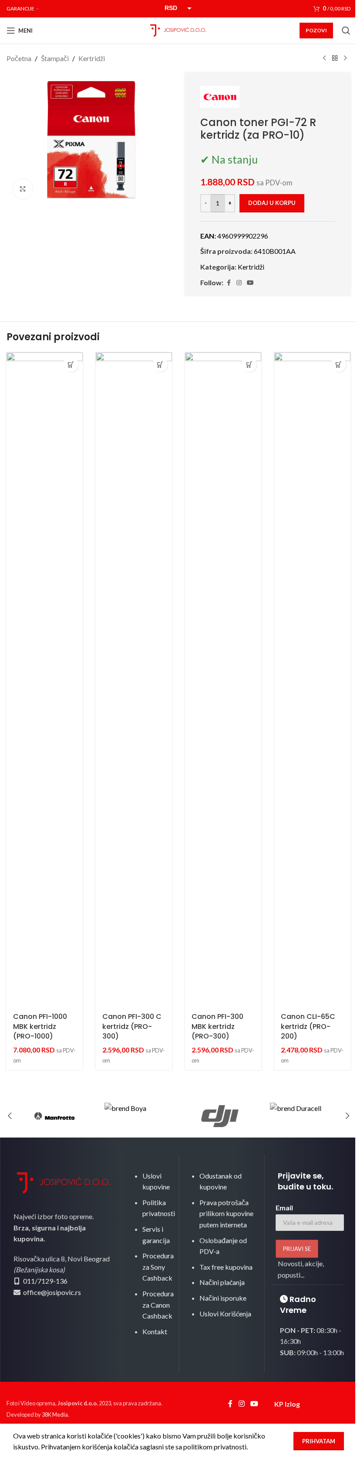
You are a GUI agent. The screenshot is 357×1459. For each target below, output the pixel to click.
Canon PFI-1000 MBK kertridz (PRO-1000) (40, 1026)
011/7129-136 (45, 1281)
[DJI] (219, 1116)
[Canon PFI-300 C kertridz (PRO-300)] (134, 679)
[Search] (346, 30)
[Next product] (345, 58)
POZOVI (316, 30)
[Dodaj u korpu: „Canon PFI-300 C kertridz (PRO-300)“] (160, 364)
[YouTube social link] (250, 283)
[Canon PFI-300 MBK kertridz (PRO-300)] (223, 679)
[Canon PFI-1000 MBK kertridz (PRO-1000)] (45, 679)
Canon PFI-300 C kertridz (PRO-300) (132, 1026)
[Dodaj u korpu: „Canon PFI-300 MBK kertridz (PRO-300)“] (249, 364)
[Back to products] (335, 58)
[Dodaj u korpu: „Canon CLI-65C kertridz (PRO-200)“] (338, 364)
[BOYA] (137, 1116)
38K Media (55, 1414)
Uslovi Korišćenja (225, 1313)
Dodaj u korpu (272, 202)
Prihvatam (318, 1441)
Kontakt (154, 1331)
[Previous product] (324, 58)
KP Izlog (287, 1404)
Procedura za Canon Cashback (158, 1304)
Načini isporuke (222, 1298)
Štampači (55, 58)
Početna (19, 58)
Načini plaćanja (222, 1282)
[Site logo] (178, 29)
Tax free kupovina (226, 1267)
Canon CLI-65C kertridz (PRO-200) (308, 1026)
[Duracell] (302, 1116)
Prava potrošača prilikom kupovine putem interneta (226, 1213)
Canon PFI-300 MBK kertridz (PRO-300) (217, 1026)
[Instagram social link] (239, 283)
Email (284, 1207)
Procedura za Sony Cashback (158, 1266)
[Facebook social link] (228, 283)
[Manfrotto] (54, 1116)
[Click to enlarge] (23, 189)
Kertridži (91, 58)
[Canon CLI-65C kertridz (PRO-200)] (312, 679)
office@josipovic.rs (51, 1292)
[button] (9, 1115)
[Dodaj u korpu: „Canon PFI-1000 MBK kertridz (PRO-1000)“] (70, 364)
